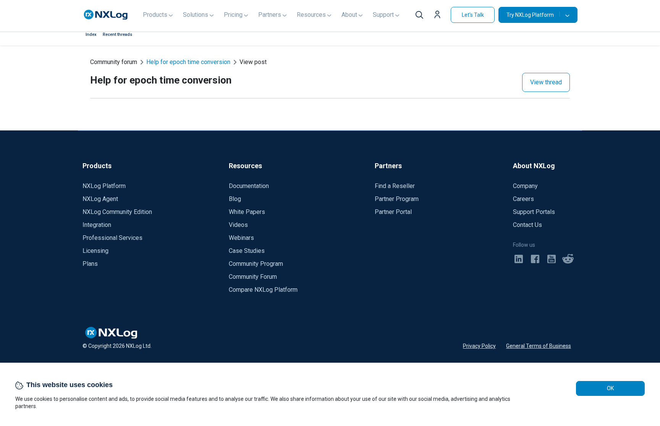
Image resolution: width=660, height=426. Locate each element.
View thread (546, 82)
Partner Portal (393, 211)
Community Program (256, 263)
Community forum (113, 62)
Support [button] (383, 14)
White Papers (247, 211)
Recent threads (117, 34)
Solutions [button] (195, 14)
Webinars (241, 237)
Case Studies (247, 250)
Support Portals (534, 211)
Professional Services (112, 237)
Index (91, 34)
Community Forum (253, 276)
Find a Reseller (395, 186)
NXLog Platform (104, 186)
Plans (90, 263)
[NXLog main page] (105, 14)
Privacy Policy (479, 346)
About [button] (349, 14)
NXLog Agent (100, 199)
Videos (238, 224)
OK (610, 388)
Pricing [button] (233, 14)
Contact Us (527, 224)
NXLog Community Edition (117, 211)
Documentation (249, 186)
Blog (235, 199)
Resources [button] (311, 14)
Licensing (95, 250)
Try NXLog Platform (530, 15)
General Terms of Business (538, 346)
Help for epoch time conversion (188, 62)
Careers (523, 199)
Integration (96, 224)
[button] (439, 16)
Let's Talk (473, 15)
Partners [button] (269, 14)
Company (525, 186)
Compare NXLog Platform (263, 289)
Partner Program (397, 199)
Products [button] (155, 14)
